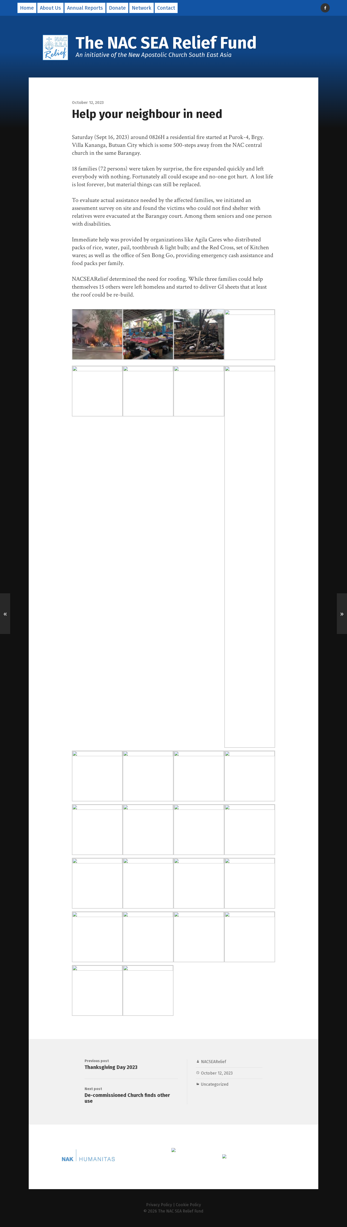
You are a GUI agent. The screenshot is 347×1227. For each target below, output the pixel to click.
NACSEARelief (213, 1061)
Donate (117, 8)
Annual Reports (85, 8)
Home (27, 8)
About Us (50, 8)
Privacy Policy (159, 1204)
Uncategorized (215, 1084)
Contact (166, 8)
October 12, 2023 (217, 1073)
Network (141, 8)
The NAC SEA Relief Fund (180, 1211)
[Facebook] (325, 7)
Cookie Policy (188, 1204)
